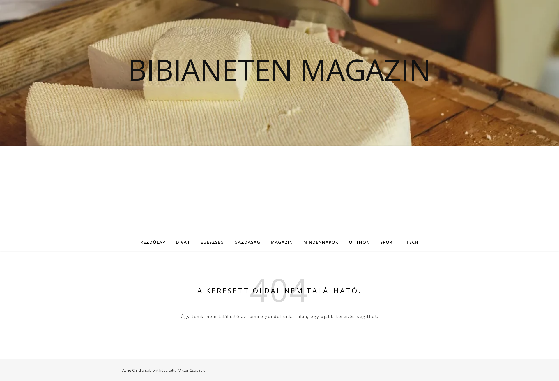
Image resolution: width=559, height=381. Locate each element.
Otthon (359, 242)
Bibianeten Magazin (279, 69)
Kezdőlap (153, 242)
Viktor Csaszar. (191, 370)
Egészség (212, 242)
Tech (412, 242)
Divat (183, 242)
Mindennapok (320, 242)
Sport (388, 242)
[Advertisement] (279, 189)
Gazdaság (247, 242)
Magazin (282, 242)
